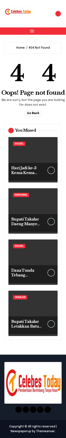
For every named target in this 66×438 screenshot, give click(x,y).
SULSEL (19, 144)
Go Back (33, 113)
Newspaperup (21, 431)
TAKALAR (20, 297)
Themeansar (45, 431)
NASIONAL (21, 195)
